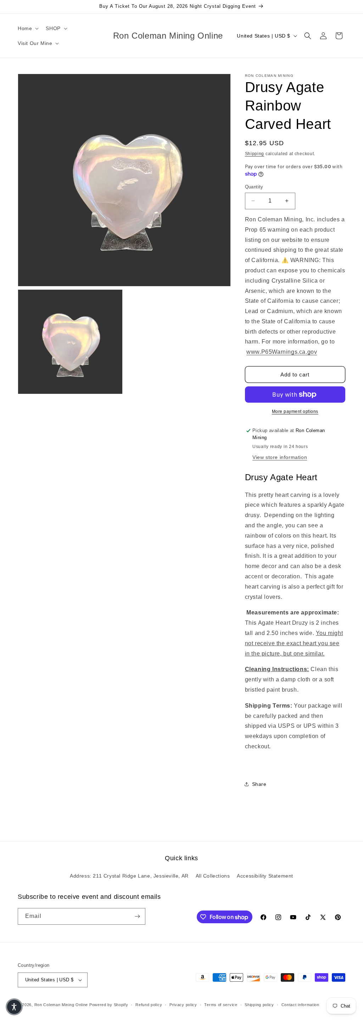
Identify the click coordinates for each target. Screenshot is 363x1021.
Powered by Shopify (108, 1005)
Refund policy (148, 1005)
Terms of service (220, 1005)
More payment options (295, 411)
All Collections (213, 876)
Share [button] (259, 784)
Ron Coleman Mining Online (61, 1005)
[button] (27, 28)
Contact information (300, 1005)
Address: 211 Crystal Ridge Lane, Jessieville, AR (129, 876)
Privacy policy (183, 1005)
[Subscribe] (137, 916)
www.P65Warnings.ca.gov (281, 352)
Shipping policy (259, 1005)
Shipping (254, 153)
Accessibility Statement (265, 876)
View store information (279, 457)
